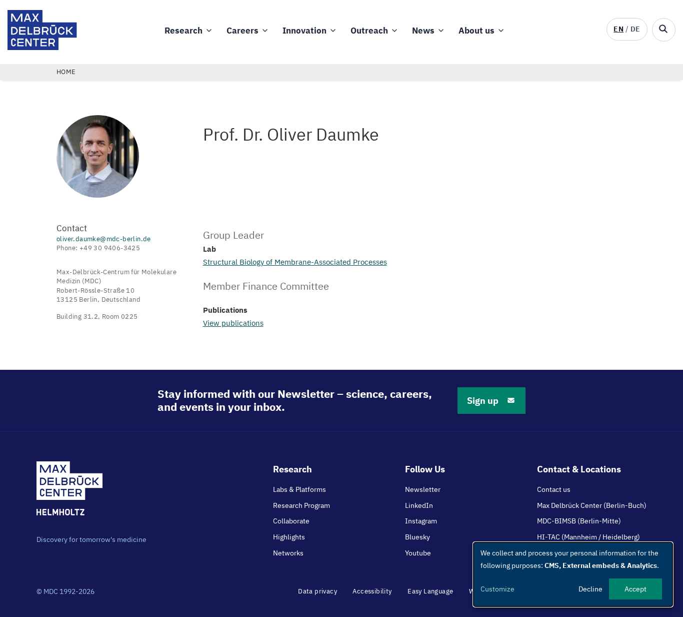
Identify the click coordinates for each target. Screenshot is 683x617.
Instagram (421, 520)
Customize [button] (497, 588)
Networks (288, 552)
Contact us (553, 489)
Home (66, 72)
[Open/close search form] (664, 30)
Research (183, 30)
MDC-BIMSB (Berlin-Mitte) (579, 520)
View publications (233, 323)
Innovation (304, 30)
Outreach (369, 30)
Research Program (301, 505)
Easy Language (430, 591)
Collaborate (291, 520)
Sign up (482, 400)
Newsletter (422, 489)
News (423, 30)
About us (476, 30)
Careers (242, 30)
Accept (635, 588)
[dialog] (573, 574)
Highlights (289, 536)
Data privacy (317, 591)
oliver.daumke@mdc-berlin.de (103, 239)
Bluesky (417, 536)
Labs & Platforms (299, 489)
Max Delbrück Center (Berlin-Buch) (591, 505)
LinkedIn (419, 505)
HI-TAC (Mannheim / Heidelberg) (588, 536)
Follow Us (425, 469)
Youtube (418, 552)
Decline (590, 588)
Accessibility (372, 591)
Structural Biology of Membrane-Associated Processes (295, 262)
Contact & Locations (579, 469)
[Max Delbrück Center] (42, 47)
